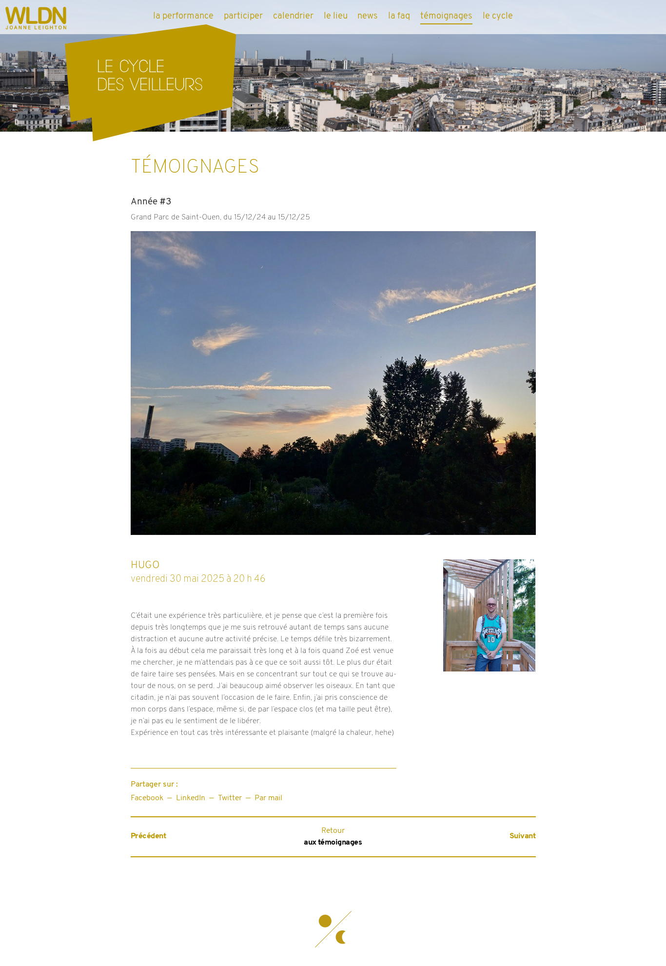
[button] (333, 929)
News (367, 16)
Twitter (230, 798)
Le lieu (336, 16)
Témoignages (446, 16)
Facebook (147, 798)
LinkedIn (190, 798)
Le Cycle (498, 16)
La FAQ (399, 16)
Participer (243, 16)
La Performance (183, 16)
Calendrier (293, 16)
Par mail (268, 798)
